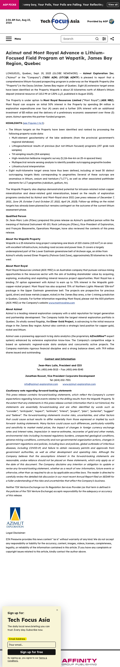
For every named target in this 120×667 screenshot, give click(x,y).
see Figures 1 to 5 (33, 123)
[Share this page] (112, 39)
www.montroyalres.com (62, 302)
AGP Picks (9, 4)
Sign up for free (31, 652)
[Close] (57, 610)
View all (113, 4)
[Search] (97, 38)
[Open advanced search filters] (104, 38)
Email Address (17, 638)
